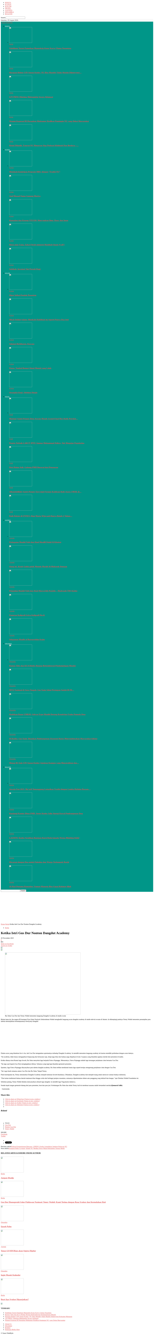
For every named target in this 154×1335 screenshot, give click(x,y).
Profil (11, 415)
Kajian (11, 168)
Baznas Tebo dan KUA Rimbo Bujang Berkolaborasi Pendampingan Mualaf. (42, 666)
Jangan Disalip (7, 1178)
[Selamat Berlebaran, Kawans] (20, 338)
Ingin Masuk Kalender (10, 1275)
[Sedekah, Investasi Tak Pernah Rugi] (20, 263)
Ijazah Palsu (6, 1226)
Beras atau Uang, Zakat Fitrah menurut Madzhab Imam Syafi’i (36, 245)
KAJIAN (8, 4)
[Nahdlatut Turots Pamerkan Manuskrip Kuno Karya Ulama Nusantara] (20, 42)
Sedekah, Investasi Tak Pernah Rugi (25, 269)
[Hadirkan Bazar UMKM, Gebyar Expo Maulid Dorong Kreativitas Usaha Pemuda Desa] (20, 708)
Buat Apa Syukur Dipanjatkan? (15, 1299)
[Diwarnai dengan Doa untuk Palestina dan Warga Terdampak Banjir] (20, 856)
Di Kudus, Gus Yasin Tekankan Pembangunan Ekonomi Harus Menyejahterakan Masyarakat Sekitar (53, 739)
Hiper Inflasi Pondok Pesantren (22, 295)
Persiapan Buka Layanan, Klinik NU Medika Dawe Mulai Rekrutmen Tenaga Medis (36, 1148)
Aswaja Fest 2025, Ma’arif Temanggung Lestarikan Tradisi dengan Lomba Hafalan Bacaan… (50, 789)
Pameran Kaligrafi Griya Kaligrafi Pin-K (27, 615)
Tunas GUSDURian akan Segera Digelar (18, 1251)
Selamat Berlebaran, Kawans (21, 344)
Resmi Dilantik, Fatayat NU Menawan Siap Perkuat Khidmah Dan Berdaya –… (44, 145)
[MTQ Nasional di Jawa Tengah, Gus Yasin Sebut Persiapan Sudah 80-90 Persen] (20, 684)
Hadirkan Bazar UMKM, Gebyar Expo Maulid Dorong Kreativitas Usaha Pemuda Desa (47, 714)
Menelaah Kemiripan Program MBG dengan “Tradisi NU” (34, 172)
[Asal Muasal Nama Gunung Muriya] (20, 190)
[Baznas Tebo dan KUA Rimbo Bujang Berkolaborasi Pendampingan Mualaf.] (20, 660)
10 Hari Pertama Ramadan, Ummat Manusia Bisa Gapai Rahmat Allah (40, 886)
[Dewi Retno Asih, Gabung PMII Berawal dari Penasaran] (20, 461)
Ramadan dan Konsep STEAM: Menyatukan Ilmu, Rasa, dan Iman (38, 220)
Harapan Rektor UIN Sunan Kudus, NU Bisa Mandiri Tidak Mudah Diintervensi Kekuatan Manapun (38, 1316)
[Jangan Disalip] (12, 1172)
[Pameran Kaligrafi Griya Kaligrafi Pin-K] (20, 609)
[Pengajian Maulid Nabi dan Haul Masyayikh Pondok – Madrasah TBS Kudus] (20, 585)
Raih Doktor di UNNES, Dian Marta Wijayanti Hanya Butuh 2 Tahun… (40, 516)
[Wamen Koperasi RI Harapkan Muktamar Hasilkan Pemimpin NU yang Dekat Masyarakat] (20, 115)
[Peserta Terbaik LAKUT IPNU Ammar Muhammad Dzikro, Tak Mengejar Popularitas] (20, 437)
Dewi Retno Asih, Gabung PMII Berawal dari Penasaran (33, 467)
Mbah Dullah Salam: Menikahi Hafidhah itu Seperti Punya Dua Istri (39, 319)
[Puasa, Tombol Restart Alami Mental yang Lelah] (20, 362)
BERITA (8, 2)
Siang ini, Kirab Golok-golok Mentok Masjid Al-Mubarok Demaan (38, 566)
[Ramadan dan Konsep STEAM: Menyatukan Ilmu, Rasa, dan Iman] (20, 214)
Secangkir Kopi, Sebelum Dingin (23, 392)
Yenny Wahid (9, 1129)
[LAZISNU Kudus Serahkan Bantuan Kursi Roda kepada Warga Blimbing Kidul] (20, 832)
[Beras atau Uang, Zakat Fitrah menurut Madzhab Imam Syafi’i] (20, 239)
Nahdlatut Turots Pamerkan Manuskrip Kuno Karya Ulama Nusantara (40, 48)
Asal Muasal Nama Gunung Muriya (24, 196)
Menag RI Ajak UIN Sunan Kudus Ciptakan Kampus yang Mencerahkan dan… (44, 763)
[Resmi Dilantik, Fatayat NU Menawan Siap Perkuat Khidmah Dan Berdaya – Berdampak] (20, 139)
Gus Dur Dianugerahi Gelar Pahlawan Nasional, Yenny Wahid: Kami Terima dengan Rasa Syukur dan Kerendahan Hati (53, 1202)
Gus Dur (8, 1125)
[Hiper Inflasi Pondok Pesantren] (20, 289)
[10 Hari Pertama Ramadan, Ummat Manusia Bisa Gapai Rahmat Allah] (20, 880)
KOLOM (8, 6)
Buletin (11, 785)
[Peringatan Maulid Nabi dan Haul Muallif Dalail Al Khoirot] (20, 536)
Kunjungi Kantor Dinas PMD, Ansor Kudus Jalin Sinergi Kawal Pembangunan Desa (46, 813)
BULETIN (8, 14)
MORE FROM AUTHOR (30, 1153)
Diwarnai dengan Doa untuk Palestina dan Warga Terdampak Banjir (39, 862)
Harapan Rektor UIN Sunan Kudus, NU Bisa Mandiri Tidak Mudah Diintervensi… (45, 72)
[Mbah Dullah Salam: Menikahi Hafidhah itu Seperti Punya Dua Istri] (20, 313)
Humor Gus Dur (10, 1127)
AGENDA (8, 10)
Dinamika (12, 662)
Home (3, 924)
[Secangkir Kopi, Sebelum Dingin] (20, 386)
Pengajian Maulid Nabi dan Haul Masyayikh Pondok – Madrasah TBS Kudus (43, 591)
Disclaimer (8, 1326)
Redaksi (7, 1328)
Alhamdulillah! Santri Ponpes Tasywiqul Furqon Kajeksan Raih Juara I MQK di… (45, 492)
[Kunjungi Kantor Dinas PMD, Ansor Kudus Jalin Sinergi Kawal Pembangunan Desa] (20, 807)
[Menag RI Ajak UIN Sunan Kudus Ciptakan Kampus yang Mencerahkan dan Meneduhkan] (20, 757)
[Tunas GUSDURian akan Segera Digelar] (12, 1245)
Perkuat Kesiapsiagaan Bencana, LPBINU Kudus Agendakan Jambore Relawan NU (39, 1146)
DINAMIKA (9, 12)
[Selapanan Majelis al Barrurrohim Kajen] (20, 633)
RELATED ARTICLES (10, 1153)
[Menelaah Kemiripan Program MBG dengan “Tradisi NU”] (20, 166)
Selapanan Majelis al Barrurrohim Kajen (27, 639)
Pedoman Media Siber (12, 1329)
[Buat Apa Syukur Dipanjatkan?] (12, 1293)
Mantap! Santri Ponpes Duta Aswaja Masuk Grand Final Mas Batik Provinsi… (43, 419)
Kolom (11, 291)
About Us (8, 1324)
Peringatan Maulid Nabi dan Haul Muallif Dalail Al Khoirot (35, 542)
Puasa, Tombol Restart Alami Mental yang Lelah (30, 368)
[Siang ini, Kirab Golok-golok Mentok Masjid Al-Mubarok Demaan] (20, 560)
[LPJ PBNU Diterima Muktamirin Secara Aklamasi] (20, 91)
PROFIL (8, 8)
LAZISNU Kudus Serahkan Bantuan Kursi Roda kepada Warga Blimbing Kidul (44, 838)
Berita (11, 44)
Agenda (11, 538)
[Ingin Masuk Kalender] (12, 1269)
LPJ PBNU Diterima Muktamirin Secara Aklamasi (31, 97)
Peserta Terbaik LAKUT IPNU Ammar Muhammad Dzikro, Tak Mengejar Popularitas (46, 443)
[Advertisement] (77, 907)
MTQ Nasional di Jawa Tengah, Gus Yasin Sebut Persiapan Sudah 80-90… (41, 690)
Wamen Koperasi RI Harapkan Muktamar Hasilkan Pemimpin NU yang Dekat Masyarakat (49, 121)
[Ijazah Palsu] (12, 1220)
